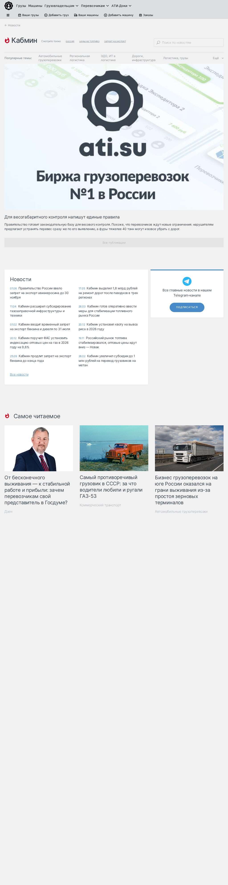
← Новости (12, 25)
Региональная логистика (80, 58)
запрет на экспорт (115, 41)
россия (70, 41)
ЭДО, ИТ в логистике (108, 58)
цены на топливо (89, 41)
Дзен (8, 511)
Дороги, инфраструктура (143, 58)
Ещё (216, 58)
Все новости (19, 374)
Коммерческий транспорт (100, 505)
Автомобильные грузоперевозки (50, 58)
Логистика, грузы (175, 58)
